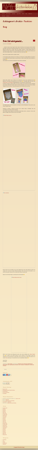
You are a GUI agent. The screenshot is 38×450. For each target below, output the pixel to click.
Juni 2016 (4, 410)
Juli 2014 (4, 429)
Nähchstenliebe (5, 364)
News (9, 363)
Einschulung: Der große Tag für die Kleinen (9, 390)
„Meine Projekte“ (32, 354)
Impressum (7, 15)
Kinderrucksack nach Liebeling (10, 400)
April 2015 (4, 420)
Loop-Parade (4, 393)
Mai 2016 (4, 411)
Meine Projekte (8, 13)
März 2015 (4, 421)
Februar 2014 (5, 434)
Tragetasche (22, 364)
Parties (23, 13)
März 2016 (4, 412)
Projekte (11, 363)
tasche (20, 364)
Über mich (3, 15)
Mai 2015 (4, 419)
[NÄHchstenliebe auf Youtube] (7, 375)
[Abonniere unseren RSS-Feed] (10, 375)
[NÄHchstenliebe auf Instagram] (9, 375)
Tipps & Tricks (19, 13)
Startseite (3, 13)
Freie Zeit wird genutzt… (13, 41)
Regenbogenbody (12, 364)
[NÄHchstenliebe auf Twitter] (5, 375)
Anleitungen (13, 13)
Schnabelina (16, 364)
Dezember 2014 (5, 423)
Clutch (22, 363)
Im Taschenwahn (5, 391)
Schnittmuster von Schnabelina (8, 82)
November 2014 (5, 424)
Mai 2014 (4, 431)
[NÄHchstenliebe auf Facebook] (3, 375)
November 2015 (5, 414)
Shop (26, 13)
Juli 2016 (4, 409)
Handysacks (7, 399)
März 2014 (4, 433)
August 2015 (4, 416)
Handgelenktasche (30, 363)
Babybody (19, 363)
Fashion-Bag (25, 363)
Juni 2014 (4, 430)
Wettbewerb (30, 13)
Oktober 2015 (5, 415)
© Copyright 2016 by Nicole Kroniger (19, 447)
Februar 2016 (5, 413)
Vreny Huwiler (5, 401)
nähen (8, 364)
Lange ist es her (18, 398)
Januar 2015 (4, 422)
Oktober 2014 (5, 425)
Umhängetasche (27, 364)
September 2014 (5, 426)
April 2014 (4, 432)
